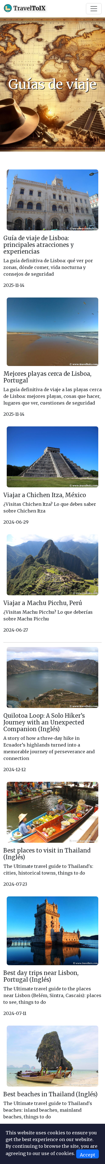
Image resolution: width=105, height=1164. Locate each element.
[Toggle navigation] (94, 8)
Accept (87, 1155)
